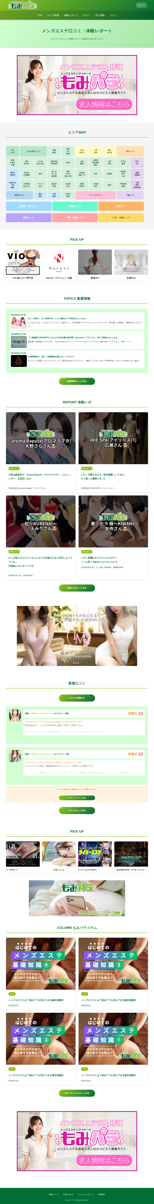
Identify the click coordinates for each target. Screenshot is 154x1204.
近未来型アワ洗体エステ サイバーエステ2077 (95, 870)
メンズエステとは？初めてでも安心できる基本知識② (35, 1075)
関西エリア (28, 217)
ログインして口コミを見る (77, 798)
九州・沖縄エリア (121, 217)
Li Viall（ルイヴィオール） (41, 713)
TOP (39, 15)
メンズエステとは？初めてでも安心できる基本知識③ (108, 1000)
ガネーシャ (59, 870)
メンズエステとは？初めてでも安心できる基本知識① (108, 1075)
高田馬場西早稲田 (54, 162)
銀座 (109, 185)
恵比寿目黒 (54, 185)
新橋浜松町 (81, 185)
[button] (134, 85)
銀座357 (95, 278)
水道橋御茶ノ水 (81, 174)
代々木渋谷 (40, 185)
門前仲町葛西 (123, 185)
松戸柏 (137, 162)
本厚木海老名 (12, 174)
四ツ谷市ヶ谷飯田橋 (54, 173)
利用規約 (101, 1194)
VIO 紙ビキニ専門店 (23, 278)
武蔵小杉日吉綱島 (12, 185)
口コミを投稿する (77, 698)
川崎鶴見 (54, 195)
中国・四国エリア (75, 217)
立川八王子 (12, 151)
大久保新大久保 (40, 162)
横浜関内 (40, 195)
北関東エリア (74, 206)
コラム (113, 15)
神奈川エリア (20, 195)
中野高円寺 (26, 162)
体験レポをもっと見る (77, 588)
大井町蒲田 (68, 195)
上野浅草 (109, 162)
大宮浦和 (95, 151)
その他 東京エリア (33, 151)
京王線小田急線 (26, 174)
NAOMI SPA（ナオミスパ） (131, 870)
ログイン (141, 5)
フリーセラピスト (95, 195)
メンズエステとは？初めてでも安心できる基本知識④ (35, 1000)
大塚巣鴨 (81, 162)
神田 (95, 174)
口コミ (86, 15)
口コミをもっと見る (77, 810)
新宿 (40, 174)
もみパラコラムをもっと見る (77, 1093)
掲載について (54, 1194)
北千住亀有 (123, 162)
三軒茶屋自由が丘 (26, 185)
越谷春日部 (109, 151)
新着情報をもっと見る (77, 381)
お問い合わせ (68, 1194)
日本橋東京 (95, 185)
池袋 (68, 163)
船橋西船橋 (137, 174)
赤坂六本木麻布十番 (68, 173)
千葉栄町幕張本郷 (137, 185)
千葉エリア (130, 195)
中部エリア (121, 206)
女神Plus (131, 278)
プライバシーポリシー (85, 1194)
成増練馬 (54, 151)
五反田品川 (68, 185)
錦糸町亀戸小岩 (123, 173)
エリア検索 (53, 15)
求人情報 (100, 15)
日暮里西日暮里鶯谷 (95, 162)
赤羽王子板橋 (68, 151)
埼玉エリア (130, 151)
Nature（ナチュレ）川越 (59, 278)
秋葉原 (109, 174)
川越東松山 (81, 151)
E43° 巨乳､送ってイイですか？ (18, 870)
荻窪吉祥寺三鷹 (12, 162)
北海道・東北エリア (28, 206)
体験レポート (71, 15)
